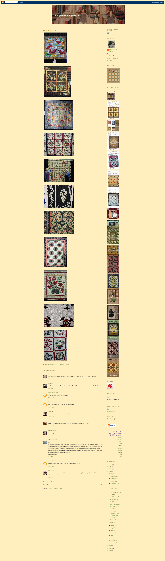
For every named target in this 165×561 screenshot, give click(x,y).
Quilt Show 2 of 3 (114, 499)
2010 (110, 471)
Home (73, 484)
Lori (49, 383)
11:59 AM (51, 416)
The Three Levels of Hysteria (115, 493)
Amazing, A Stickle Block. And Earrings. (115, 515)
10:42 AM (51, 397)
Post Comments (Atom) (56, 488)
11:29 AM (51, 407)
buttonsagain (51, 439)
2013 (110, 464)
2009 (110, 474)
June (112, 530)
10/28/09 (119, 452)
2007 (110, 548)
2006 (110, 551)
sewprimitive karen (113, 50)
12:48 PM (51, 426)
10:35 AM (51, 466)
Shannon (66, 473)
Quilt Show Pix (114, 502)
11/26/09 (119, 454)
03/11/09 (119, 447)
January (113, 543)
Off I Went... (113, 522)
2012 (110, 466)
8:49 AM (50, 379)
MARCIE (50, 430)
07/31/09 (119, 451)
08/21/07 (119, 437)
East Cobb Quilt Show (114, 508)
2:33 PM (50, 477)
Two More (113, 511)
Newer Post (46, 484)
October (113, 481)
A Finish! (112, 486)
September (114, 483)
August (113, 525)
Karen (49, 411)
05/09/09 (119, 449)
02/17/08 (119, 443)
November (113, 478)
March (112, 538)
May (112, 533)
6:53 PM (50, 456)
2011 (110, 469)
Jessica (49, 470)
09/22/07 (119, 439)
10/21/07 (119, 441)
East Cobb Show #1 (115, 504)
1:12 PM (50, 435)
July (112, 528)
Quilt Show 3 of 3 (114, 497)
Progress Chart (111, 411)
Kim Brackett (51, 421)
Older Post (101, 484)
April (112, 535)
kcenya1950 (51, 461)
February (113, 540)
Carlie (49, 374)
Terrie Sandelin (51, 392)
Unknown (50, 402)
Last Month (113, 520)
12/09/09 (119, 456)
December (113, 476)
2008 (110, 546)
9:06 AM (50, 388)
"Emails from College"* (113, 489)
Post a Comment (47, 482)
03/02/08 (119, 445)
